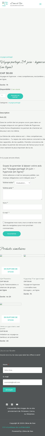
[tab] (22, 113)
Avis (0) (3, 117)
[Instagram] (12, 404)
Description (4, 113)
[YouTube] (17, 404)
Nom (5, 203)
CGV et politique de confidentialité (16, 427)
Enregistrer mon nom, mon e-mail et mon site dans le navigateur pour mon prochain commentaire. (22, 225)
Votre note (8, 182)
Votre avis (8, 188)
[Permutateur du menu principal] (40, 4)
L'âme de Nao (16, 3)
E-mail (6, 213)
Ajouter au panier (15, 96)
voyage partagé (6, 57)
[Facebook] (7, 404)
